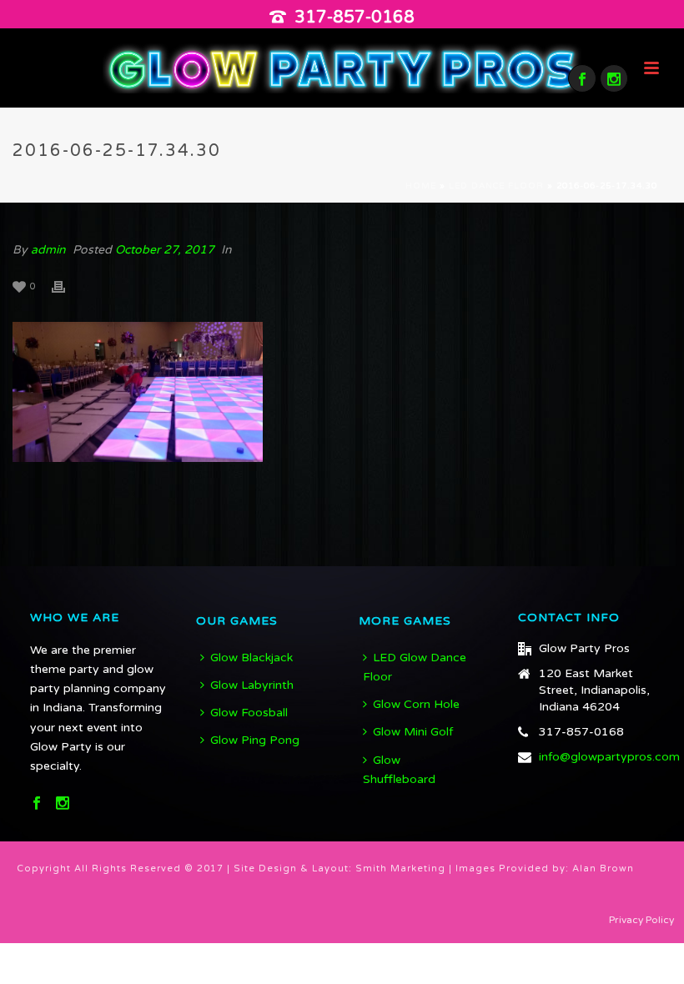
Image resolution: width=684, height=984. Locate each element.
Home (420, 186)
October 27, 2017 (164, 250)
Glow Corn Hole (416, 704)
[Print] (67, 285)
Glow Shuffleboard (399, 769)
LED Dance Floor (496, 186)
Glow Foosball (249, 712)
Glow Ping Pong (254, 740)
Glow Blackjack (251, 657)
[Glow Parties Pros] (342, 68)
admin (48, 250)
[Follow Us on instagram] (62, 804)
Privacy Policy (641, 920)
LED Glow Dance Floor (414, 667)
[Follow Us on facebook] (36, 804)
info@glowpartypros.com (609, 757)
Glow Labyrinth (252, 685)
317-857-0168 (354, 18)
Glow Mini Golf (413, 732)
